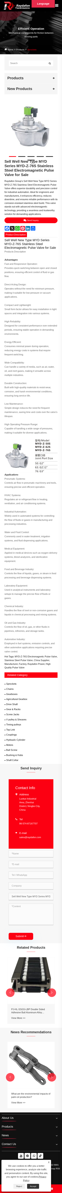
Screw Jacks (12, 714)
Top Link (10, 730)
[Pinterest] (27, 1156)
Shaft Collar (12, 760)
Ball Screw (11, 750)
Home (10, 49)
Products (20, 49)
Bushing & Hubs (14, 755)
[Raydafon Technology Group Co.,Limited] (16, 5)
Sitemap (51, 1168)
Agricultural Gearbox (16, 699)
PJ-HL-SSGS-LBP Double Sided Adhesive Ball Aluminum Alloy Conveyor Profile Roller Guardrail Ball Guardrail (30, 1011)
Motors (9, 745)
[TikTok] (40, 1156)
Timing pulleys (13, 724)
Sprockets (31, 49)
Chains (10, 689)
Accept (33, 1186)
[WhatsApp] (34, 1156)
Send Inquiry (33, 220)
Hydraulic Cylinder (15, 740)
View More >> (18, 1018)
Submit (21, 936)
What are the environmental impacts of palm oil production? (30, 1095)
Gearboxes (11, 694)
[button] (10, 992)
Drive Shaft (12, 704)
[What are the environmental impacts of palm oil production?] (31, 1065)
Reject (19, 1186)
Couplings (11, 735)
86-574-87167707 (28, 823)
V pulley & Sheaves (16, 719)
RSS (58, 1168)
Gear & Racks (13, 709)
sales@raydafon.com (30, 837)
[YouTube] (21, 1156)
